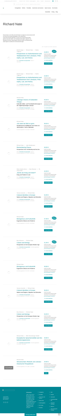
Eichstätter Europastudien (24, 60)
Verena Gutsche (21, 193)
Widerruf (52, 406)
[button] (48, 60)
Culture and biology (28, 243)
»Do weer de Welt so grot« (28, 125)
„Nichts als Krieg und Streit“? (26, 173)
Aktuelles (41, 407)
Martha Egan (20, 50)
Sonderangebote (42, 402)
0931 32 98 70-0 (5, 399)
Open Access (41, 400)
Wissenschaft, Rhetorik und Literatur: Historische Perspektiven (29, 363)
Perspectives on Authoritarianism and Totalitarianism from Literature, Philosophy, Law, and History (29, 56)
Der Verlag (41, 405)
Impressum (53, 396)
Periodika (41, 394)
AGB (51, 392)
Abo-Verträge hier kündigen (54, 409)
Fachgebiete (41, 392)
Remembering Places (28, 148)
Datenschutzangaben (54, 400)
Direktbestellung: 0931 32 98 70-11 (10, 1)
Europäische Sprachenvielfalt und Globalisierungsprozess (29, 339)
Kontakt (52, 394)
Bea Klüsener (32, 169)
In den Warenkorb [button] (48, 63)
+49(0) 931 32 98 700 (29, 406)
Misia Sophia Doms (22, 169)
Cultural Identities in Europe (29, 196)
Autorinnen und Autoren (42, 397)
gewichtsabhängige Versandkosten (49, 81)
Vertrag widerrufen (30, 414)
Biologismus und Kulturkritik (26, 220)
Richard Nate (29, 50)
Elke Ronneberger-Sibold (32, 335)
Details (46, 373)
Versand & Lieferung (53, 403)
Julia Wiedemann (30, 145)
